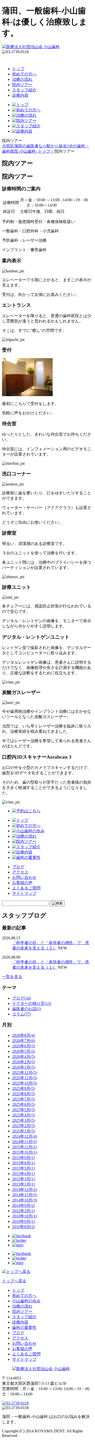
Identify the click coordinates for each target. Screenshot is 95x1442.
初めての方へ (24, 74)
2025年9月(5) (23, 1088)
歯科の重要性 (24, 1327)
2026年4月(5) (23, 1056)
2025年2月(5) (23, 1126)
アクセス (20, 872)
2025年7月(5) (23, 1099)
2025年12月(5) (24, 1072)
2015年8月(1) (23, 1163)
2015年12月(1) (24, 1147)
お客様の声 (22, 883)
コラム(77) (21, 1014)
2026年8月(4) (23, 1035)
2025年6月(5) (23, 1104)
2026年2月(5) (23, 1062)
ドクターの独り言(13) (31, 1003)
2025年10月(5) (24, 1083)
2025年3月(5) (23, 1120)
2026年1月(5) (23, 1067)
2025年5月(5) (23, 1110)
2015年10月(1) (24, 1152)
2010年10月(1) (24, 1216)
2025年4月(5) (23, 1115)
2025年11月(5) (24, 1078)
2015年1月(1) (23, 1184)
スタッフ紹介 (24, 90)
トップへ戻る (14, 1281)
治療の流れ (22, 79)
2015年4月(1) (23, 1173)
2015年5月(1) (23, 1168)
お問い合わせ (24, 877)
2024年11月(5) (24, 1142)
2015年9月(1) (23, 1157)
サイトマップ (24, 893)
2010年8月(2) (23, 1227)
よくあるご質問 (26, 888)
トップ (18, 69)
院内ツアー (22, 85)
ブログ (18, 867)
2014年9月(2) (23, 1205)
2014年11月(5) (24, 1195)
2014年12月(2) (24, 1189)
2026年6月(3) (23, 1046)
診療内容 (20, 95)
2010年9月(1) (23, 1221)
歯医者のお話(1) (26, 1009)
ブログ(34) (21, 998)
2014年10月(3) (24, 1200)
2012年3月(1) (23, 1211)
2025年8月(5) (23, 1094)
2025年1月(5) (23, 1131)
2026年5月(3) (23, 1051)
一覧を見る (12, 976)
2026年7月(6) (23, 1041)
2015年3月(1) (23, 1179)
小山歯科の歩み (26, 1301)
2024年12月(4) (24, 1136)
